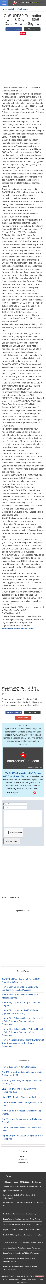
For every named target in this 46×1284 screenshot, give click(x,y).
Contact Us (15, 1279)
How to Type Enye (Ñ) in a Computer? (19, 1067)
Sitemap (24, 1279)
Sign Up (26, 1282)
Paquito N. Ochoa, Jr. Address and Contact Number (22, 1230)
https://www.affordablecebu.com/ (17, 629)
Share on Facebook (14, 29)
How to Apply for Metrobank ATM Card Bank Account (22, 1253)
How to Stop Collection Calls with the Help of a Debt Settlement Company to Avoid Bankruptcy (22, 1021)
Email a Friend (23, 717)
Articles (12, 9)
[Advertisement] (23, 61)
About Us (6, 1279)
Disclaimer (32, 1279)
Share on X (32, 29)
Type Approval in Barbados (12, 1191)
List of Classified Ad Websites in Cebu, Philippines (21, 1248)
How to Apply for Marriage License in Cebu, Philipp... (22, 1219)
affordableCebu (31, 2)
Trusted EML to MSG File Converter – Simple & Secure (23, 1243)
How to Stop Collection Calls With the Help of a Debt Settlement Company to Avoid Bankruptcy (22, 1032)
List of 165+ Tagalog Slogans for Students (20, 1097)
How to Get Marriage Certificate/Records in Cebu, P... (22, 1235)
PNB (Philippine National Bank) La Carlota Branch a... (22, 1224)
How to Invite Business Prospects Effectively (19, 1214)
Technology (23, 9)
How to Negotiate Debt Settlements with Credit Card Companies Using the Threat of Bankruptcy (23, 1043)
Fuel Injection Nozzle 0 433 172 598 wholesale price (22, 1182)
